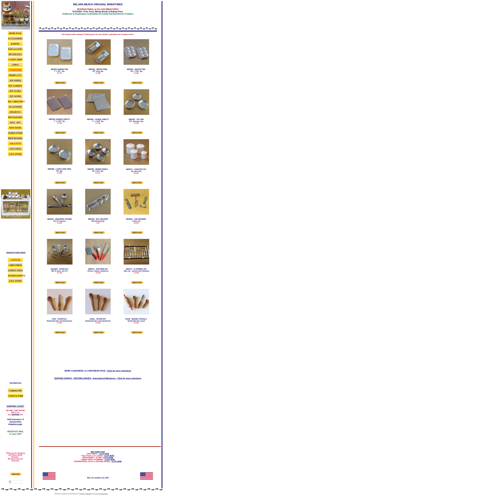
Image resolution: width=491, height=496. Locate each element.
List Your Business (101, 494)
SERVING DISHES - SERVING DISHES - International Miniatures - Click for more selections (97, 378)
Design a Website (85, 494)
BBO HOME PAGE (98, 452)
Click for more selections (119, 371)
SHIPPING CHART (15, 406)
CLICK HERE (104, 454)
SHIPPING (15, 415)
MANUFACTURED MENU (15, 253)
